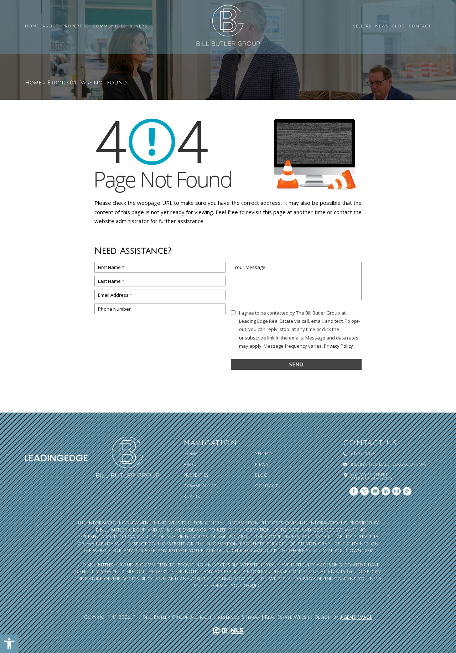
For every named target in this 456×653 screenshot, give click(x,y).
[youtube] (375, 491)
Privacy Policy (338, 346)
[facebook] (353, 491)
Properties (75, 26)
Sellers (362, 26)
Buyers (138, 26)
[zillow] (407, 491)
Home (32, 26)
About (50, 26)
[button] (9, 643)
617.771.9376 (363, 454)
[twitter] (364, 491)
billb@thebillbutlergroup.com (388, 464)
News (381, 26)
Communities (109, 26)
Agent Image (356, 617)
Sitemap (251, 617)
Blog (398, 26)
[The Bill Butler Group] (228, 28)
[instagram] (396, 491)
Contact (420, 26)
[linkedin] (386, 491)
